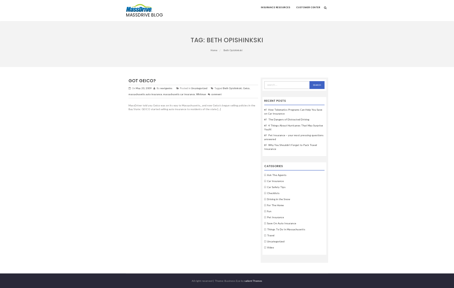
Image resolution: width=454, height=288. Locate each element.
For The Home (275, 205)
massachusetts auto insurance (145, 94)
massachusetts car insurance (179, 94)
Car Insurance (275, 181)
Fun (269, 211)
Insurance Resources (275, 7)
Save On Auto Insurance (281, 223)
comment (216, 94)
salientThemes (253, 280)
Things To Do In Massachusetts (286, 229)
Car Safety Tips (276, 187)
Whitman (201, 94)
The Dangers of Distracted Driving (288, 119)
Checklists (273, 193)
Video (270, 247)
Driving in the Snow (278, 199)
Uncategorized (199, 88)
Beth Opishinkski (232, 88)
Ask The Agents (277, 174)
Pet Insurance (275, 217)
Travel (271, 235)
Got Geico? (142, 81)
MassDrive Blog (144, 15)
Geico (246, 88)
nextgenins (166, 88)
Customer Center (308, 7)
